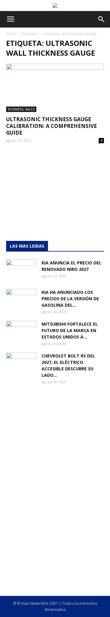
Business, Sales (21, 109)
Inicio (10, 33)
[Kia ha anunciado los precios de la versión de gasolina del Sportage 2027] (21, 299)
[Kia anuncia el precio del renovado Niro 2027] (21, 270)
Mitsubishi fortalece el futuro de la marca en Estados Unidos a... (70, 330)
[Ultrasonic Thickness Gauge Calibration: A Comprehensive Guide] (55, 88)
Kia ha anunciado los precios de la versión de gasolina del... (70, 298)
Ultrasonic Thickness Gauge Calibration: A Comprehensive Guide (51, 126)
